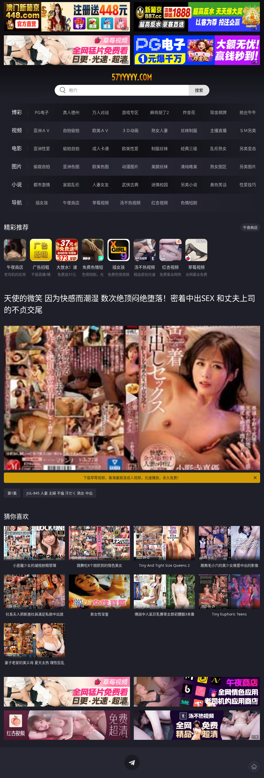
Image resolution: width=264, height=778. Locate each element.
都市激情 (42, 185)
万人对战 (100, 112)
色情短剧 (189, 203)
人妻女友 (100, 185)
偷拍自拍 (71, 148)
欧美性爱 (130, 148)
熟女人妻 (159, 130)
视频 (17, 130)
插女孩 (42, 203)
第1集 (12, 493)
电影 (17, 148)
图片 (17, 166)
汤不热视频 (130, 203)
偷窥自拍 (42, 166)
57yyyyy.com (132, 77)
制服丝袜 (159, 148)
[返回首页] (254, 766)
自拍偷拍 (71, 130)
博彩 (17, 112)
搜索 (199, 90)
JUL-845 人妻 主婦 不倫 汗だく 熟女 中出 (60, 493)
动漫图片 (130, 166)
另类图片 (248, 166)
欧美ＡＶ (100, 130)
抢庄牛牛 (248, 112)
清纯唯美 (189, 166)
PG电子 (42, 112)
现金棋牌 (218, 112)
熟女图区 (218, 166)
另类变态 (248, 148)
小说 (17, 184)
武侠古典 (130, 185)
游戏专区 (130, 112)
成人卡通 (100, 148)
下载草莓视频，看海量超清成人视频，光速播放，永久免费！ (132, 477)
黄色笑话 (218, 185)
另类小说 (189, 185)
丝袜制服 (189, 130)
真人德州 (71, 112)
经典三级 (189, 148)
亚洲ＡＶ (42, 130)
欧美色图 (100, 166)
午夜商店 (71, 203)
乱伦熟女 (218, 148)
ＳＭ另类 (248, 130)
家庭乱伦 (71, 185)
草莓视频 (100, 203)
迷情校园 (159, 185)
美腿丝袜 (159, 166)
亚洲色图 (71, 166)
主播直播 (218, 130)
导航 (17, 202)
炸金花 (189, 112)
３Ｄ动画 (130, 130)
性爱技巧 (248, 185)
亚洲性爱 (42, 148)
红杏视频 (159, 203)
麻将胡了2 (159, 112)
